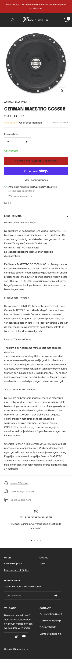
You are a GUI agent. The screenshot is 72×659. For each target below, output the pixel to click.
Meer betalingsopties (36, 179)
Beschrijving (13, 216)
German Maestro (15, 102)
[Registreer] (56, 595)
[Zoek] (12, 20)
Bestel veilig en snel (21, 499)
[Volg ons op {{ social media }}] (8, 636)
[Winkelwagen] (66, 20)
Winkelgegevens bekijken (20, 196)
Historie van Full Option (16, 570)
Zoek (42, 563)
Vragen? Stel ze (19, 483)
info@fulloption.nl (51, 633)
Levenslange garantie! (22, 491)
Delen (7, 202)
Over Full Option (13, 563)
